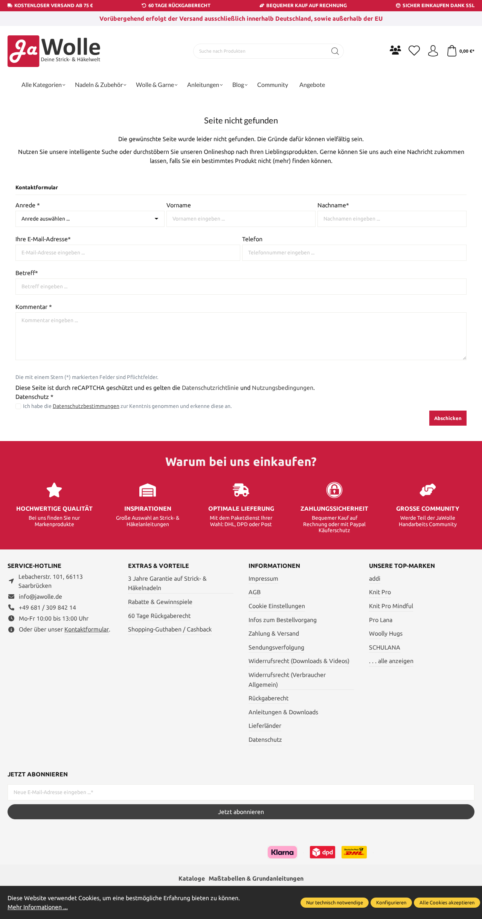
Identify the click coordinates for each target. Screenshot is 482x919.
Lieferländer (265, 725)
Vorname (178, 205)
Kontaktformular (86, 629)
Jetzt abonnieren (241, 811)
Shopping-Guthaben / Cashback (170, 629)
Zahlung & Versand (274, 633)
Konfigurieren (391, 902)
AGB (255, 592)
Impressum (263, 578)
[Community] (395, 50)
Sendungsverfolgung (276, 647)
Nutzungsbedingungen (282, 387)
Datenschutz (265, 739)
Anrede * (27, 205)
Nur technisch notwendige (334, 902)
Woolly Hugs (386, 633)
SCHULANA (384, 647)
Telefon (252, 239)
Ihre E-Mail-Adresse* (43, 239)
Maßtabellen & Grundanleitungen (256, 878)
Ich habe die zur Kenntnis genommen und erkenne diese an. (127, 406)
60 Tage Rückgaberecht (159, 615)
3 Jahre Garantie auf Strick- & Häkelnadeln (167, 583)
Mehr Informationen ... (38, 907)
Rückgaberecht (268, 698)
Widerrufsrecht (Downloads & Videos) (299, 660)
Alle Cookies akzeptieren (446, 902)
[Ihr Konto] (433, 51)
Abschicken (448, 418)
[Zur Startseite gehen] (55, 51)
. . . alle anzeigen (391, 660)
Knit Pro (380, 592)
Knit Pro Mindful (391, 606)
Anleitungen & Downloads (283, 712)
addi (374, 578)
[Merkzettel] (414, 51)
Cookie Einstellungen (277, 606)
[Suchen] (335, 51)
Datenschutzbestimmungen (86, 406)
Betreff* (26, 272)
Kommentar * (33, 306)
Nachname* (333, 205)
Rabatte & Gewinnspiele (160, 601)
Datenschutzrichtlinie (210, 387)
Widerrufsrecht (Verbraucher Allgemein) (287, 679)
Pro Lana (380, 619)
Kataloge (191, 878)
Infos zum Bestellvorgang (283, 619)
